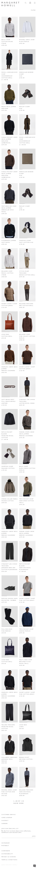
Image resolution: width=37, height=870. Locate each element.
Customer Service (9, 814)
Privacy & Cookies (9, 856)
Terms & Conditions (9, 859)
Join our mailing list (10, 828)
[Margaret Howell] (10, 4)
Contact (5, 820)
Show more (18, 803)
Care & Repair (7, 817)
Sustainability (7, 853)
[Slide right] (15, 27)
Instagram (6, 843)
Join (33, 836)
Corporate (6, 850)
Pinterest (5, 845)
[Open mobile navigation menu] (33, 3)
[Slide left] (3, 27)
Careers (5, 823)
